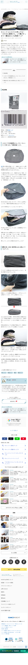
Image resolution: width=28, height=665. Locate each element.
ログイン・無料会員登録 (14, 569)
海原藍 (26, 482)
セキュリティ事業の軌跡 (5, 633)
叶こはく (5, 40)
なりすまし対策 (17, 632)
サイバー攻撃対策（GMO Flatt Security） (7, 632)
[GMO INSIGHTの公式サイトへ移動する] (14, 617)
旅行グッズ (20, 372)
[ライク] (26, 1)
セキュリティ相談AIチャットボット (7, 627)
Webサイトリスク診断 (12, 625)
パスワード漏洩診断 (4, 625)
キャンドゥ (11, 135)
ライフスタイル (15, 9)
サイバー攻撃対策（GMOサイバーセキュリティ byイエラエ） (11, 630)
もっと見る (14, 552)
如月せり (25, 534)
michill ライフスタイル (23, 474)
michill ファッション (23, 520)
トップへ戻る (13, 430)
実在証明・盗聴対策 (4, 628)
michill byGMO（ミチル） (6, 9)
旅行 (2, 166)
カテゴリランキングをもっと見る (14, 507)
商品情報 (6, 73)
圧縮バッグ (10, 130)
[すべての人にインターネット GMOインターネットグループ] (12, 647)
